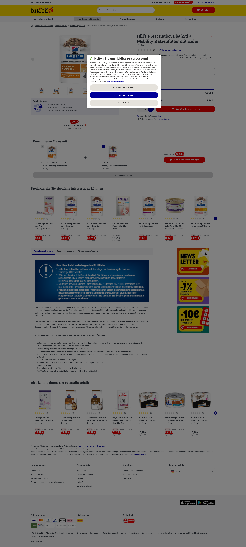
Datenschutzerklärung (115, 81)
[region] (124, 81)
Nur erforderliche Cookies (124, 103)
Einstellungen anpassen (124, 87)
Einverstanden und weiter (124, 95)
